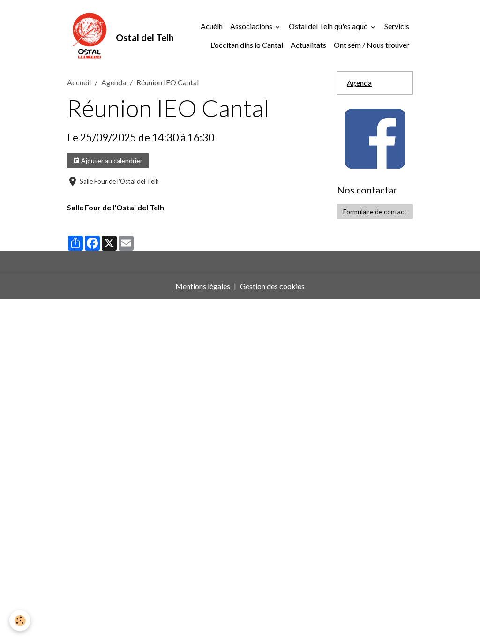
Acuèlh (212, 26)
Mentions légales (202, 286)
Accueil (79, 82)
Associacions (252, 26)
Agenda (113, 82)
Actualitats (308, 44)
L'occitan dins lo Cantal (246, 44)
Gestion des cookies (272, 286)
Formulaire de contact (375, 212)
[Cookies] (19, 620)
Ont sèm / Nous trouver (371, 44)
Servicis (396, 26)
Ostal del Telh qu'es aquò (329, 26)
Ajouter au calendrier (111, 160)
